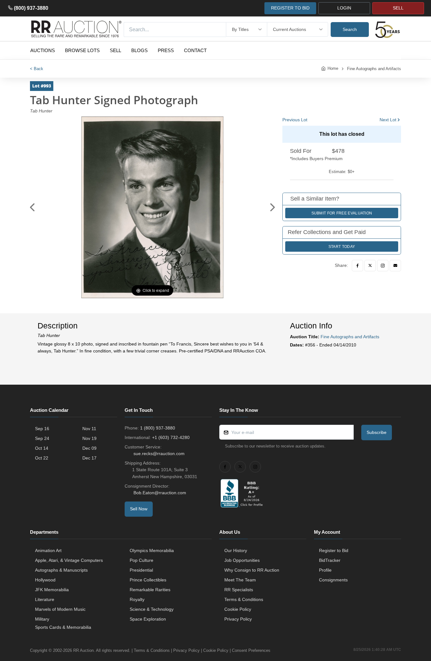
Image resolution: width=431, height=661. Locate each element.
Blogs (139, 50)
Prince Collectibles (148, 579)
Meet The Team (240, 579)
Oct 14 (41, 448)
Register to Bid (333, 550)
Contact (195, 50)
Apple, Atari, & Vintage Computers (69, 560)
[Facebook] (357, 265)
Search (350, 29)
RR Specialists (238, 589)
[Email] (395, 265)
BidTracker (329, 560)
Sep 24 (42, 438)
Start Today (341, 246)
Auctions (42, 50)
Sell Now (138, 508)
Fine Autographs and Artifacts (374, 68)
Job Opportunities (242, 560)
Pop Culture (141, 560)
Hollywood (45, 579)
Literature (44, 599)
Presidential (141, 570)
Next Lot (388, 119)
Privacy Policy (238, 619)
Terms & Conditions (243, 599)
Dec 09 (89, 448)
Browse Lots (82, 50)
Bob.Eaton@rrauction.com (159, 492)
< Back (36, 68)
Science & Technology (152, 609)
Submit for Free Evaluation (341, 213)
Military (42, 619)
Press (166, 50)
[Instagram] (382, 265)
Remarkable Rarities (150, 589)
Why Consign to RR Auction (251, 570)
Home (333, 68)
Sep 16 (42, 428)
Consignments (333, 579)
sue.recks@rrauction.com (159, 453)
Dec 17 (89, 457)
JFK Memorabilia (52, 589)
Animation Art (48, 550)
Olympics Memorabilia (152, 550)
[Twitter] (370, 265)
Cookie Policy (237, 609)
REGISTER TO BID (290, 7)
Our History (235, 550)
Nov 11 (89, 428)
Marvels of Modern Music (60, 609)
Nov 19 (89, 438)
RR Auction (83, 650)
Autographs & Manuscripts (61, 570)
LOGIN (344, 7)
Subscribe (377, 432)
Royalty (137, 599)
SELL (398, 7)
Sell (115, 50)
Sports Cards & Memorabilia (63, 627)
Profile (325, 570)
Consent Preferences (251, 650)
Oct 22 (41, 457)
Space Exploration (148, 619)
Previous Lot (294, 119)
